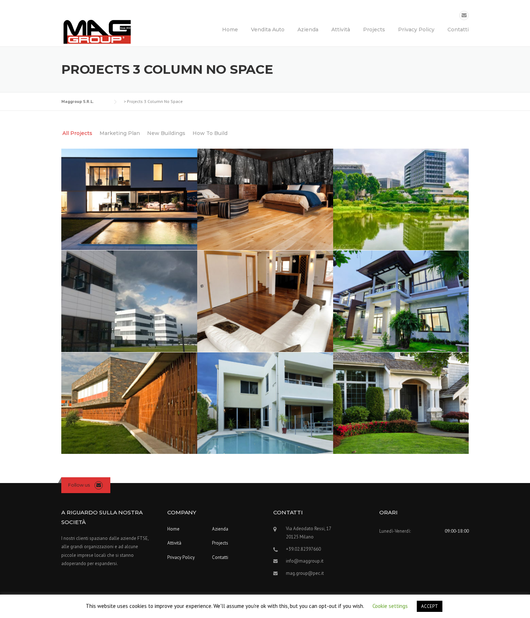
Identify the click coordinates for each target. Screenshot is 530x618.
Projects (374, 29)
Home (230, 29)
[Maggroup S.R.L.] (97, 31)
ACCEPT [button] (429, 606)
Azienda (307, 29)
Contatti (458, 29)
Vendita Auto (267, 29)
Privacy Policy (416, 29)
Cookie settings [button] (390, 606)
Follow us (79, 485)
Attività (340, 29)
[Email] (464, 15)
